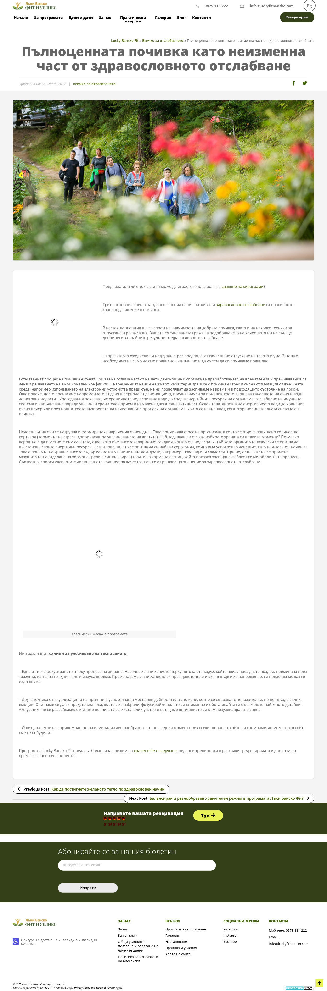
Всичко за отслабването (94, 84)
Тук (206, 815)
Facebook (230, 929)
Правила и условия (181, 948)
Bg (309, 6)
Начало (21, 17)
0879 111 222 (216, 5)
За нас (123, 929)
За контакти (128, 935)
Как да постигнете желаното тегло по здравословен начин (107, 789)
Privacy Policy (82, 988)
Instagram (231, 935)
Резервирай (296, 17)
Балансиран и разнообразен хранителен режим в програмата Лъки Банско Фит (227, 798)
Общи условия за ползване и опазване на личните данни (138, 945)
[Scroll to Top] (319, 983)
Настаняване (176, 941)
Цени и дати (81, 17)
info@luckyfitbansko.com (289, 943)
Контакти (201, 17)
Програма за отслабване (185, 929)
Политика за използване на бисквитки (138, 958)
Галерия (163, 17)
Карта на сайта (178, 954)
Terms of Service (105, 988)
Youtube (230, 941)
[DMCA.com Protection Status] (299, 988)
